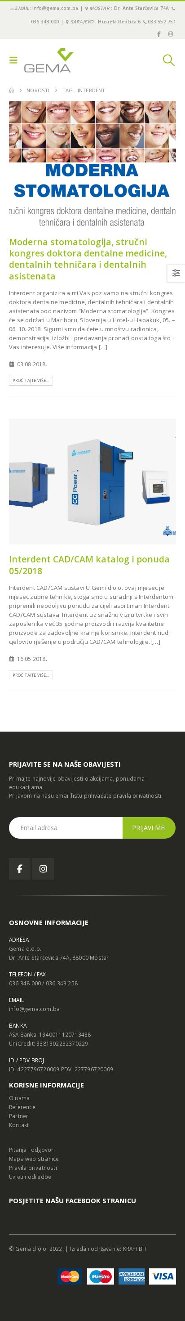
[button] (15, 60)
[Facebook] (158, 33)
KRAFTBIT (135, 1248)
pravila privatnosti (137, 795)
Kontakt (19, 1124)
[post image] (92, 164)
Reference (22, 1106)
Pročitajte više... (31, 380)
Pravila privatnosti (33, 1167)
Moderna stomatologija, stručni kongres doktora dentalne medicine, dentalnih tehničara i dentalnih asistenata (88, 259)
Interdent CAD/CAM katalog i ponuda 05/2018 (89, 564)
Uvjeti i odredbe (30, 1176)
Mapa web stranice (34, 1158)
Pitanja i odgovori (32, 1149)
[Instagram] (170, 33)
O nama (19, 1097)
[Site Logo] (49, 60)
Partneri (19, 1115)
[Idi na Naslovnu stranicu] (11, 90)
